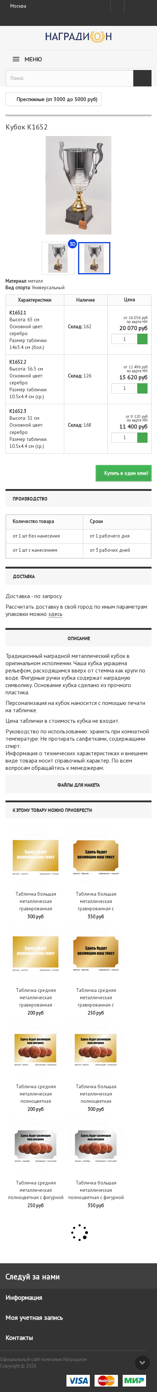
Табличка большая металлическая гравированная (35, 901)
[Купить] (142, 339)
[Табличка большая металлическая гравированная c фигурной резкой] (96, 856)
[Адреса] (117, 6)
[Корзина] (144, 5)
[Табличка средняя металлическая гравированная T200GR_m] (35, 952)
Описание (79, 638)
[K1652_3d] (58, 258)
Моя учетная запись (34, 1317)
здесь (55, 613)
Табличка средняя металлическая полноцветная (36, 1093)
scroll (142, 1363)
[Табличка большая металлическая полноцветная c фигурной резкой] (96, 1144)
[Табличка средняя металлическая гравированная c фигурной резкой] (96, 952)
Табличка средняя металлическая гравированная (36, 997)
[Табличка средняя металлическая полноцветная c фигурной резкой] (35, 1144)
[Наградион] (78, 39)
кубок (118, 655)
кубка (95, 663)
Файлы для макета (78, 784)
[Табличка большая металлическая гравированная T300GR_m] (35, 856)
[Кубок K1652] (94, 258)
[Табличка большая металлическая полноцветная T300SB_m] (96, 1048)
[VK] (131, 6)
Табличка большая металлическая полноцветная (96, 1093)
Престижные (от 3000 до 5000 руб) (57, 99)
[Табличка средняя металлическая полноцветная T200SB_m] (35, 1048)
